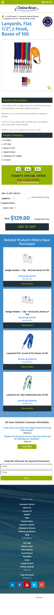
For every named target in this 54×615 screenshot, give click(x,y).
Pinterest (42, 585)
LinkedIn (12, 585)
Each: (7, 218)
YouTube (27, 585)
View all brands (27, 575)
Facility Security (27, 567)
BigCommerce (48, 600)
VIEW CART (49, 2)
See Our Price (27, 279)
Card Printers (11, 16)
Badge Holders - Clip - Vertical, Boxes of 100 (27, 270)
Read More (27, 446)
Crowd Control (27, 563)
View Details (27, 283)
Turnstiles (27, 557)
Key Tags (27, 543)
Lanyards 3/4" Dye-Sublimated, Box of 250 (27, 395)
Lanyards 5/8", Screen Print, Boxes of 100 (27, 353)
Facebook (20, 585)
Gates (27, 560)
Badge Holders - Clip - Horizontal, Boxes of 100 (27, 313)
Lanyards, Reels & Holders (29, 16)
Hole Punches (27, 550)
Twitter (34, 585)
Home (3, 16)
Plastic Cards (27, 546)
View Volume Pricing (40, 197)
